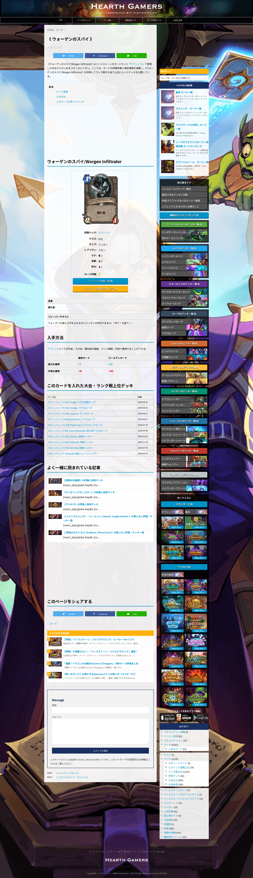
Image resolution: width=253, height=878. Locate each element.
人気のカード (175, 749)
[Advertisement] (100, 129)
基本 (187, 512)
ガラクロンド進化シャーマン (177, 428)
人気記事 (168, 811)
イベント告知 (171, 736)
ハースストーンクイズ (175, 790)
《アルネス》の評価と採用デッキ (80, 504)
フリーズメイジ (170, 268)
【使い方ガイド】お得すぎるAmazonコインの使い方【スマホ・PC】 (100, 674)
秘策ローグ (167, 327)
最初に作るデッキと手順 (175, 194)
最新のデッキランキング (183, 215)
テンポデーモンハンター (175, 232)
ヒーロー (168, 807)
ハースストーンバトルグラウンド (181, 798)
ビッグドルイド (170, 351)
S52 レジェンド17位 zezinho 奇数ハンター (70, 448)
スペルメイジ (169, 262)
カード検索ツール (154, 20)
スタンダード (183, 504)
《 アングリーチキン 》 (67, 773)
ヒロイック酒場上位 (178, 767)
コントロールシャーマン (175, 434)
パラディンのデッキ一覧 (183, 367)
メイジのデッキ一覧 (183, 248)
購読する (167, 71)
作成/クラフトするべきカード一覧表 (181, 200)
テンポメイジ (169, 273)
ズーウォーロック (171, 303)
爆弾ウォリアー (170, 464)
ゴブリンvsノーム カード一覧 (192, 162)
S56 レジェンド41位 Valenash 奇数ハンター (71, 442)
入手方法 (61, 96)
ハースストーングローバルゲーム (181, 794)
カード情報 (62, 91)
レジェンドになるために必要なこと (180, 206)
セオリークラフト (177, 763)
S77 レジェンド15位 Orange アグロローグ (70, 408)
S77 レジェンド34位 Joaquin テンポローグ (71, 413)
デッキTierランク (84, 20)
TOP (60, 20)
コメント (56, 717)
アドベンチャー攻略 (174, 732)
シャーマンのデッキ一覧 (183, 421)
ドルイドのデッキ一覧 (183, 343)
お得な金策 (177, 20)
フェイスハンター (171, 410)
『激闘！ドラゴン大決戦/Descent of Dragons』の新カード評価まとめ (100, 663)
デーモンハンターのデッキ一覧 (183, 224)
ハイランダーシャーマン (175, 440)
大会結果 (173, 784)
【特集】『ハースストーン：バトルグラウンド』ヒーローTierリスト (99, 639)
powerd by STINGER (158, 873)
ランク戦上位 (175, 771)
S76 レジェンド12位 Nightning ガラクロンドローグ (75, 425)
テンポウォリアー (171, 458)
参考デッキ (174, 776)
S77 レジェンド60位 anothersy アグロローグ (71, 419)
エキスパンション (173, 740)
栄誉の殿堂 (167, 574)
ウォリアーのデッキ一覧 (183, 450)
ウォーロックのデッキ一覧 (183, 284)
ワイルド (183, 567)
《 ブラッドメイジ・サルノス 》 (72, 777)
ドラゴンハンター (171, 399)
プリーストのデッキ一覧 (183, 474)
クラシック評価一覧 (99, 281)
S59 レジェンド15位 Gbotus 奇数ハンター (70, 436)
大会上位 (173, 780)
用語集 (167, 824)
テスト (167, 754)
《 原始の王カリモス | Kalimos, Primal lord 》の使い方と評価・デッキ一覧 (103, 532)
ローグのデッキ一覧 (183, 313)
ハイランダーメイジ (172, 256)
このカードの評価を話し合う (99, 288)
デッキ (167, 759)
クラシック (136, 64)
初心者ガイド (171, 815)
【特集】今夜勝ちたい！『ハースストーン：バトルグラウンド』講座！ (100, 651)
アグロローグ (169, 333)
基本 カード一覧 (184, 92)
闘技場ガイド (131, 20)
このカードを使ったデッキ (70, 101)
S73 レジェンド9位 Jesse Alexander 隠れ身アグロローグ (77, 430)
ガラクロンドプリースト (174, 482)
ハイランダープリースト (174, 488)
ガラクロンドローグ (172, 321)
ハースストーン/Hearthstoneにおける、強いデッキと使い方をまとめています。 (126, 866)
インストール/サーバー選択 (176, 189)
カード (53, 623)
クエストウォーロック (173, 297)
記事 (166, 828)
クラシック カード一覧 (188, 108)
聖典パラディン (170, 381)
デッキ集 (107, 20)
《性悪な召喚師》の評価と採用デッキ (83, 480)
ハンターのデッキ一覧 (183, 391)
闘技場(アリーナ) (173, 837)
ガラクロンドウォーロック (176, 291)
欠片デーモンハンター (173, 238)
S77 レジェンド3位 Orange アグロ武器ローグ (72, 402)
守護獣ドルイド (170, 357)
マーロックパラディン (173, 375)
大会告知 (168, 820)
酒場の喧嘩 (170, 832)
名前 (54, 705)
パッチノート (171, 803)
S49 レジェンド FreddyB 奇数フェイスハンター (73, 453)
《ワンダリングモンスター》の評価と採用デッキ (89, 492)
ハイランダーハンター (173, 405)
